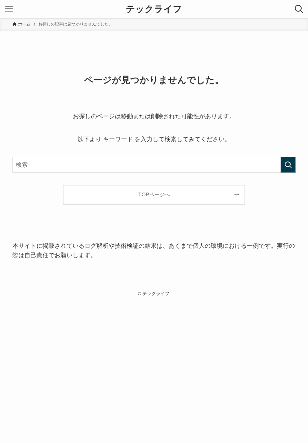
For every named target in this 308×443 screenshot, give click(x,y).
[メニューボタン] (9, 9)
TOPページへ (154, 194)
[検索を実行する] (288, 165)
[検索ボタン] (299, 9)
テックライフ (154, 9)
